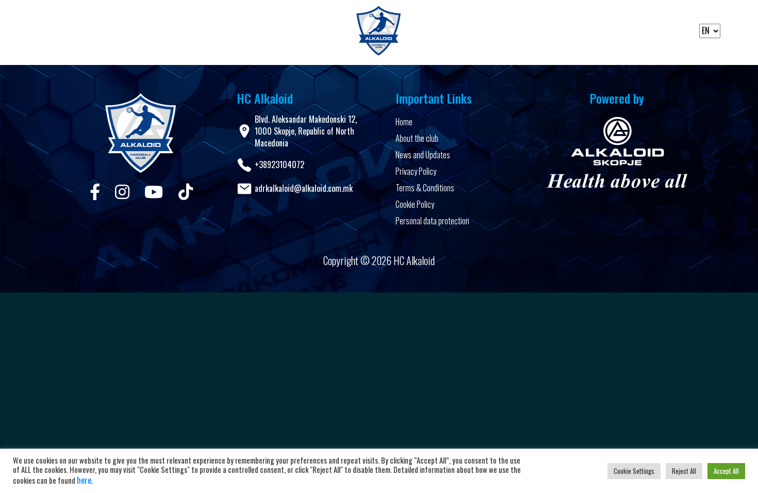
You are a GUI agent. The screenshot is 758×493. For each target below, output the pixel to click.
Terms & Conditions (425, 187)
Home (404, 121)
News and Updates (423, 154)
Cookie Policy (415, 204)
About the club (417, 138)
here (84, 480)
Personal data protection (432, 220)
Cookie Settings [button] (634, 471)
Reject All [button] (684, 471)
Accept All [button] (726, 471)
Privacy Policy (416, 171)
